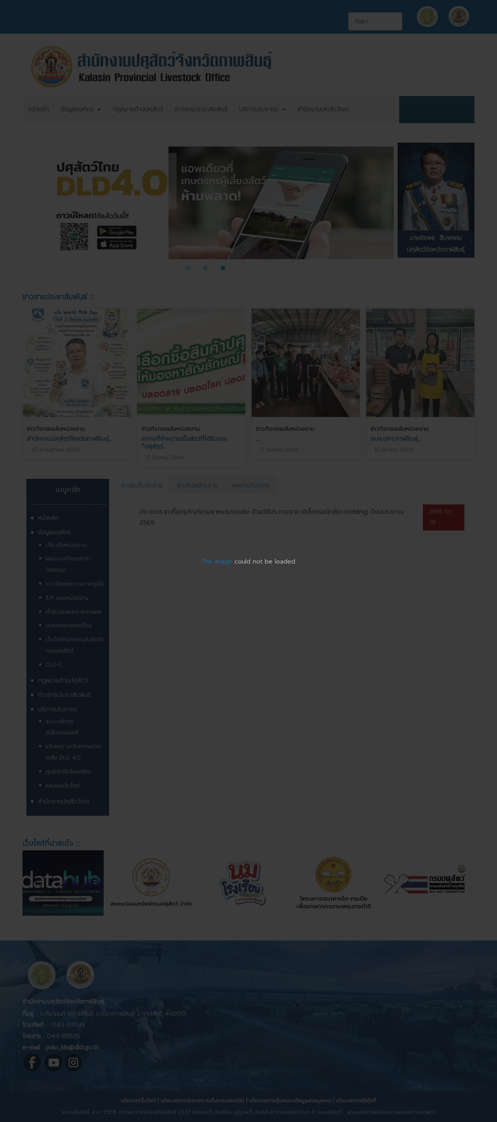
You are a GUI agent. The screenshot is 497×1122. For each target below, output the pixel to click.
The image (216, 561)
